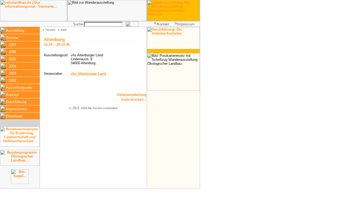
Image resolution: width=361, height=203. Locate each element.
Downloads (14, 116)
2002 (12, 80)
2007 (12, 45)
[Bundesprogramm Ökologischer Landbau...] (20, 165)
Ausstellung (15, 31)
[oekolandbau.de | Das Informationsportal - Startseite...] (33, 20)
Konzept (12, 95)
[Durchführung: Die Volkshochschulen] (173, 48)
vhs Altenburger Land (88, 74)
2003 (12, 73)
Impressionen (16, 109)
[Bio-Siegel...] (20, 183)
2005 (12, 59)
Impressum (186, 24)
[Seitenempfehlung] (127, 96)
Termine (12, 38)
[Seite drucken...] (127, 101)
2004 (12, 66)
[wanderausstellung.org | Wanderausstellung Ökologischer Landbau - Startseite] (173, 20)
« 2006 (62, 29)
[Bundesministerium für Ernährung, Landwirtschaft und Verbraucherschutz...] (20, 145)
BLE (76, 108)
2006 (12, 52)
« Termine (49, 29)
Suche (78, 24)
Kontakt (163, 24)
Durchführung (16, 102)
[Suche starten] (132, 25)
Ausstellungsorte (19, 88)
